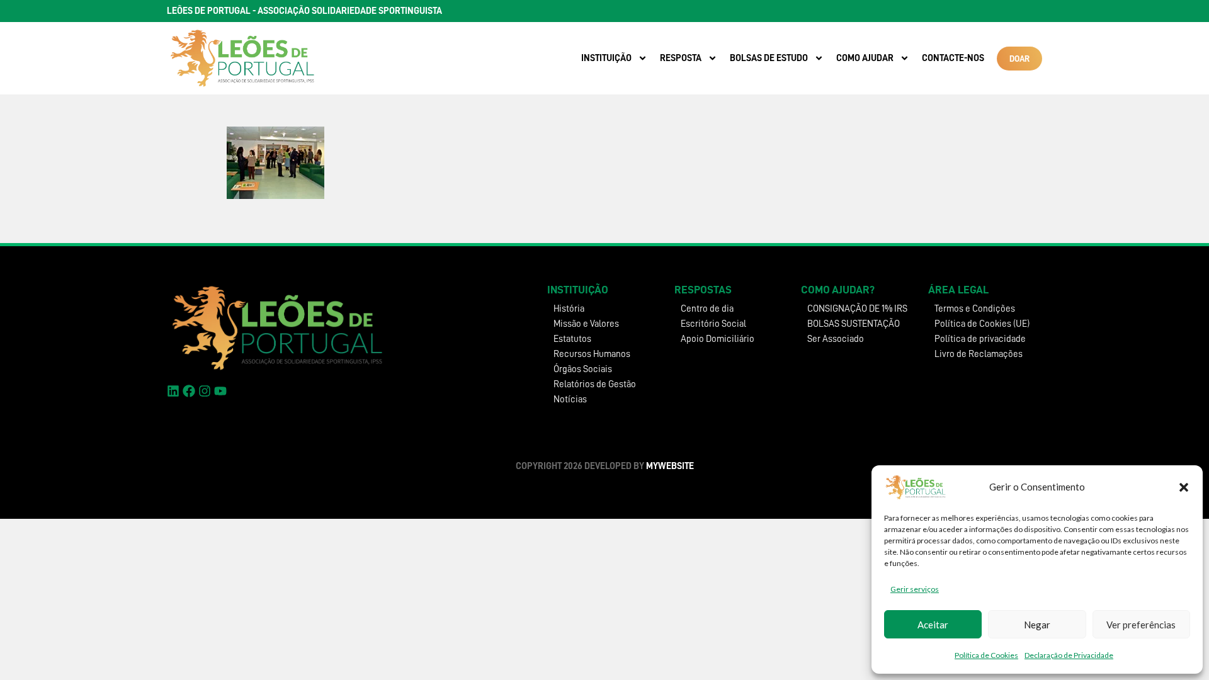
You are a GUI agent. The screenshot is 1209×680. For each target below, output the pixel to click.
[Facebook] (189, 391)
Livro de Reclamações (978, 354)
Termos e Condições (974, 309)
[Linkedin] (173, 391)
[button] (1184, 487)
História (568, 309)
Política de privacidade (980, 339)
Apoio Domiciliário (717, 339)
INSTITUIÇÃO (606, 58)
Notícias (570, 399)
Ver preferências (1141, 624)
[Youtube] (220, 391)
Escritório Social (713, 324)
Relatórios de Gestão (594, 384)
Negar (1037, 624)
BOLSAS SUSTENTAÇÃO (853, 324)
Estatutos (572, 339)
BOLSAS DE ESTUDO (769, 58)
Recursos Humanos (591, 354)
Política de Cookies (986, 655)
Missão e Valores (586, 324)
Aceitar (932, 624)
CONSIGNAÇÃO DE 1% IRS (857, 309)
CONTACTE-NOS (953, 58)
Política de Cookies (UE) (982, 324)
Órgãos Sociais (582, 369)
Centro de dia (707, 309)
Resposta (680, 58)
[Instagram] (204, 391)
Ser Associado (835, 339)
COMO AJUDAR (865, 58)
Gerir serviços (914, 589)
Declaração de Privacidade (1069, 655)
